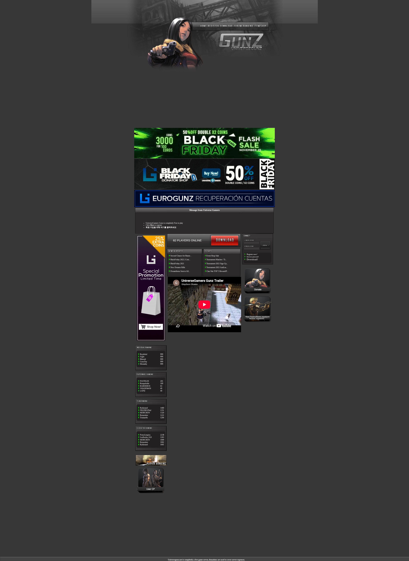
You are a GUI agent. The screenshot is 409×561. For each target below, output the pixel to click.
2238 (162, 435)
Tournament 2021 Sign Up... (217, 264)
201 (161, 381)
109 (161, 384)
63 (161, 386)
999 (161, 354)
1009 (162, 440)
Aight (142, 357)
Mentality (143, 364)
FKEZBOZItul (145, 410)
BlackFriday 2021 (177, 264)
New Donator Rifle (177, 267)
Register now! (252, 254)
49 (161, 388)
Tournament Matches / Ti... (216, 260)
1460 (162, 408)
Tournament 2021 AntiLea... (217, 267)
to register (156, 225)
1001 (162, 445)
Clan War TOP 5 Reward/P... (217, 271)
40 (161, 391)
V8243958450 (145, 388)
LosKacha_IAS (146, 437)
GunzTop (143, 362)
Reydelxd (143, 354)
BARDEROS (145, 386)
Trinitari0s (144, 418)
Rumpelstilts (144, 384)
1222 (162, 415)
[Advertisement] (204, 99)
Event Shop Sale (212, 256)
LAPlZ (142, 391)
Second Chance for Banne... (181, 256)
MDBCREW (145, 413)
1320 (162, 413)
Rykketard (144, 408)
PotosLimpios (145, 435)
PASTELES (144, 381)
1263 (162, 437)
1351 (162, 410)
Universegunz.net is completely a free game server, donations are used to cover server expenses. (206, 560)
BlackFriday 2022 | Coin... (180, 260)
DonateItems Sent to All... (180, 271)
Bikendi (143, 359)
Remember (144, 415)
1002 (162, 442)
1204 (162, 418)
